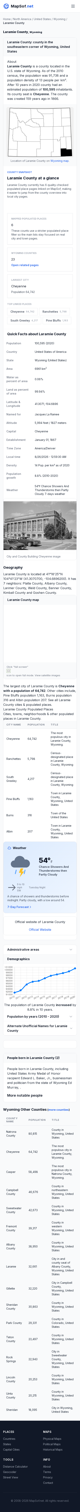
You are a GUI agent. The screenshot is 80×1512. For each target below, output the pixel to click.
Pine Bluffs (11, 695)
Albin (19, 700)
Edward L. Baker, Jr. (36, 1078)
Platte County (33, 583)
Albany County (55, 583)
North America (22, 19)
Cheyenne (18, 286)
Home (7, 19)
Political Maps (52, 1444)
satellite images (50, 675)
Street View (10, 1477)
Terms (47, 1472)
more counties (58, 1109)
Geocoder (9, 1472)
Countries (9, 1438)
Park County (14, 1322)
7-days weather (55, 494)
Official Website (40, 930)
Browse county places (40, 205)
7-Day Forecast (18, 907)
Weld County (37, 588)
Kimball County (14, 593)
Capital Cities (11, 1449)
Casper (11, 1171)
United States (42, 19)
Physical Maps (52, 1438)
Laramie (11, 1266)
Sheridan (12, 1409)
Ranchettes (13, 758)
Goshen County (44, 593)
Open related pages (25, 265)
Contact (48, 1482)
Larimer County (14, 588)
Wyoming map (59, 160)
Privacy (48, 1477)
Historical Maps (53, 1449)
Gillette (10, 1288)
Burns (50, 695)
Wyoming (59, 19)
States (7, 1444)
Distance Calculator (15, 1466)
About (47, 1466)
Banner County (60, 588)
